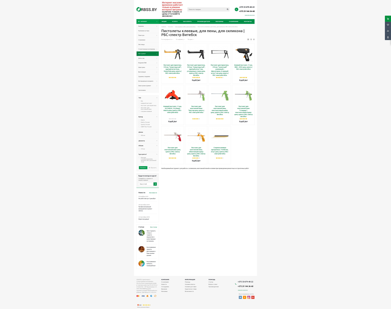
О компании (233, 21)
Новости (164, 284)
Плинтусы (141, 35)
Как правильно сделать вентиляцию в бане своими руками (151, 251)
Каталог (144, 21)
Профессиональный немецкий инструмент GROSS (145, 208)
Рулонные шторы (143, 30)
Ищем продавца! (143, 219)
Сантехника (142, 90)
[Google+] (252, 297)
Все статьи (153, 227)
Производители (203, 21)
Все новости (153, 192)
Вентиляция (142, 72)
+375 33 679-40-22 (247, 9)
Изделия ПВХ (142, 62)
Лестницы (141, 44)
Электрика (141, 67)
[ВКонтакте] (240, 297)
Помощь (212, 279)
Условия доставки (190, 286)
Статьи (211, 282)
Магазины (219, 21)
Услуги (174, 21)
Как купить (187, 21)
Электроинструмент (144, 85)
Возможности (189, 291)
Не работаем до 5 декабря (146, 198)
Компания (165, 279)
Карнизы (141, 26)
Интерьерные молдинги (145, 81)
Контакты (248, 21)
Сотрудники (165, 286)
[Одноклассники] (244, 297)
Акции (164, 21)
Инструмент (142, 53)
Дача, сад (141, 58)
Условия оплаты (190, 284)
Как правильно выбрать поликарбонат (151, 263)
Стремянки (141, 40)
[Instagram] (248, 297)
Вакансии (164, 289)
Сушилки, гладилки (144, 76)
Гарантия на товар (191, 289)
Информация (190, 279)
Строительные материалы (146, 49)
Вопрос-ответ (213, 284)
